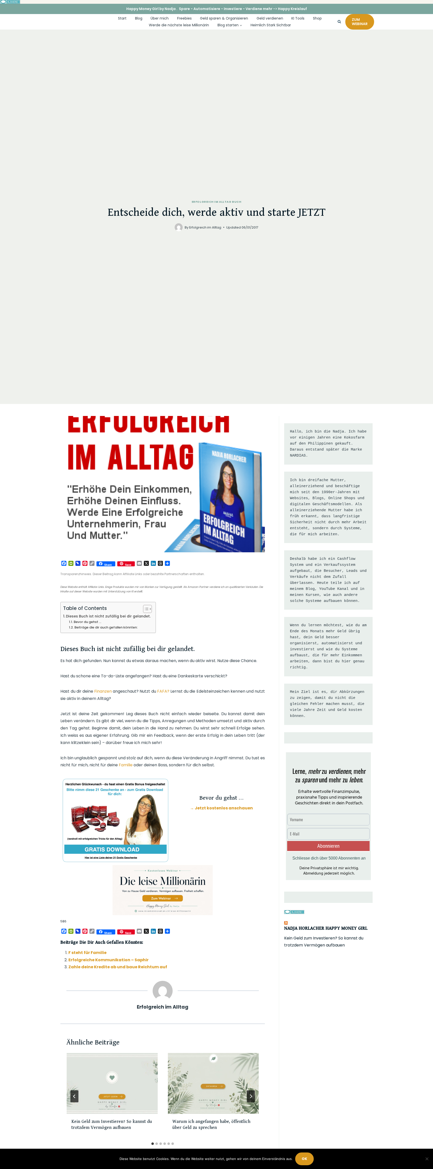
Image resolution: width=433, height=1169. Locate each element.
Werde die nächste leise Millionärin (179, 25)
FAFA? (163, 691)
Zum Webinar (360, 21)
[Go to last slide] (74, 1096)
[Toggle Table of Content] (145, 609)
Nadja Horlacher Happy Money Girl (326, 928)
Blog (138, 18)
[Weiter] (251, 1096)
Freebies (184, 18)
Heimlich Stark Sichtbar (271, 25)
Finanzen (103, 691)
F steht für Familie (87, 952)
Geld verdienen (270, 18)
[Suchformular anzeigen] (339, 21)
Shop (317, 18)
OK (304, 1158)
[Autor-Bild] (179, 227)
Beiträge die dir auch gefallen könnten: (106, 627)
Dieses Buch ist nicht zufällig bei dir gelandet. (108, 616)
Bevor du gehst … (87, 621)
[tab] (152, 1143)
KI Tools (297, 18)
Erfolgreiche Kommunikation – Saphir (108, 960)
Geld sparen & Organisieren (224, 18)
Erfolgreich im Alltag (205, 227)
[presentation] (112, 1083)
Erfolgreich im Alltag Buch (217, 202)
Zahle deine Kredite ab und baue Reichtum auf (117, 967)
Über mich (160, 18)
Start (122, 18)
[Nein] (426, 1158)
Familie (126, 765)
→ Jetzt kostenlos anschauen (221, 808)
